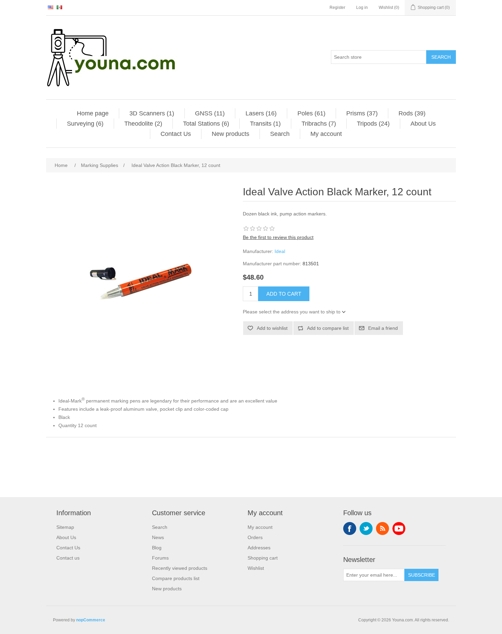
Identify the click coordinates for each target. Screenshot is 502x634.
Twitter (366, 528)
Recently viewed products (179, 568)
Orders (255, 537)
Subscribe (421, 575)
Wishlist (256, 568)
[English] (50, 7)
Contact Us (176, 133)
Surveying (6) (85, 123)
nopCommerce (90, 620)
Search (441, 57)
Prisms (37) (362, 113)
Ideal (280, 251)
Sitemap (65, 527)
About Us (423, 123)
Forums (160, 558)
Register (337, 7)
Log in (362, 7)
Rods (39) (412, 113)
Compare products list (175, 578)
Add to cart (283, 294)
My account (326, 133)
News (158, 537)
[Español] (59, 7)
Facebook (349, 528)
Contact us (68, 558)
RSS (382, 528)
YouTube (398, 528)
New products (230, 133)
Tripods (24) (373, 123)
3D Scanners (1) (151, 113)
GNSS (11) (210, 113)
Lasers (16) (261, 113)
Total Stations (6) (206, 123)
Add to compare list (328, 328)
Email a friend (383, 328)
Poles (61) (311, 113)
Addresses (259, 547)
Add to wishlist (272, 328)
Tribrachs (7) (319, 123)
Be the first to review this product (278, 237)
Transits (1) (265, 123)
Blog (157, 547)
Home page (93, 113)
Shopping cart (263, 558)
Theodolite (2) (143, 123)
